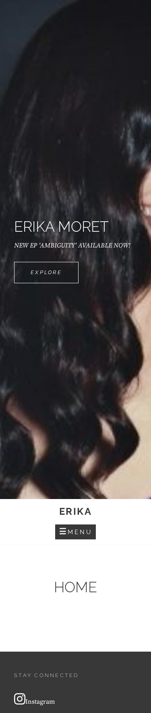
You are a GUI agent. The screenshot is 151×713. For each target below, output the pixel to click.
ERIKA (75, 511)
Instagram (40, 702)
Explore (55, 276)
